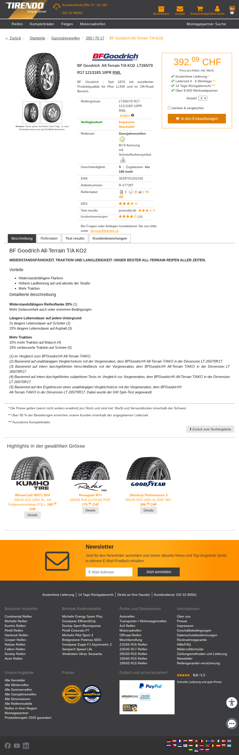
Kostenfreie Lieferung (58, 595)
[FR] (232, 12)
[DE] (232, 8)
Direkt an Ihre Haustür (133, 595)
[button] (232, 702)
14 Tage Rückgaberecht (95, 595)
